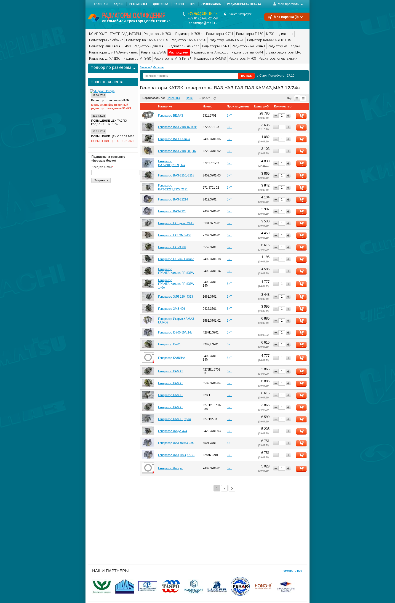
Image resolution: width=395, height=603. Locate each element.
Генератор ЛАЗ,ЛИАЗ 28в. (176, 443)
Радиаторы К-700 (242, 58)
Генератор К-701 (169, 344)
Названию (173, 98)
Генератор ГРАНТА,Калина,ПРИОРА (176, 271)
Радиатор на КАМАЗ (210, 58)
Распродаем (178, 52)
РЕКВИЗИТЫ (138, 4)
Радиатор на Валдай (284, 46)
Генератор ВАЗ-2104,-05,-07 (177, 151)
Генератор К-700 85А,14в (175, 332)
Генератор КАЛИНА (171, 358)
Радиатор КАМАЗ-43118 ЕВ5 (269, 40)
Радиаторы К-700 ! (158, 34)
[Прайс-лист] (303, 98)
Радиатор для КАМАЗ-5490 (110, 46)
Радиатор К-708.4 (189, 34)
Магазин (158, 67)
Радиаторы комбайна (106, 40)
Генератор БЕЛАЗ (170, 115)
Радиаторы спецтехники (278, 58)
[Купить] (301, 116)
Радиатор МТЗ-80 (137, 58)
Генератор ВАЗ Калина (174, 139)
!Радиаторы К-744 (219, 34)
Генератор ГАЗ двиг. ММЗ (176, 223)
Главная (145, 67)
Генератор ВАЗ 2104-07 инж (177, 127)
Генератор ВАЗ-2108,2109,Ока (171, 163)
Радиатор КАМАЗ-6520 (188, 40)
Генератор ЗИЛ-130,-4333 (175, 296)
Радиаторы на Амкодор (210, 52)
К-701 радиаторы (279, 34)
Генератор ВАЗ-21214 (173, 199)
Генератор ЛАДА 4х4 (172, 431)
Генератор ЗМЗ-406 (171, 308)
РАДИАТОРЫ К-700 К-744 (244, 4)
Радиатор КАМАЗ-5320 (226, 40)
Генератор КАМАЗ (170, 371)
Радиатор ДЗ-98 (153, 52)
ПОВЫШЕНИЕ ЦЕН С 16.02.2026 (112, 136)
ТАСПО (179, 4)
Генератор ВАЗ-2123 (172, 211)
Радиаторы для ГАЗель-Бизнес (113, 52)
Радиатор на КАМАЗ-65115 (147, 40)
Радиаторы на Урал (183, 46)
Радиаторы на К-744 (247, 52)
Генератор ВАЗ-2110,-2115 (176, 175)
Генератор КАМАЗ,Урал (174, 419)
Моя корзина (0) (286, 17)
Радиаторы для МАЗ (149, 46)
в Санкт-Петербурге (270, 75)
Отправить (101, 180)
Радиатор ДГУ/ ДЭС (104, 58)
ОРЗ (192, 4)
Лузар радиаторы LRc (283, 52)
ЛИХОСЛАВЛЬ (211, 4)
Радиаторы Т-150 (249, 34)
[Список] (297, 98)
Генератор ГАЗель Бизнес (176, 259)
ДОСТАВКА (160, 4)
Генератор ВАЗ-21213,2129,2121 (173, 187)
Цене (189, 98)
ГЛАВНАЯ (101, 4)
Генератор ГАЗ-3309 (172, 247)
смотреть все (292, 570)
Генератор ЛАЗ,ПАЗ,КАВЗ (176, 455)
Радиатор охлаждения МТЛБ (110, 100)
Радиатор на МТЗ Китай (172, 58)
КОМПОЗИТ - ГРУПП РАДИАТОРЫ (115, 34)
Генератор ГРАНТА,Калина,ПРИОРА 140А (176, 283)
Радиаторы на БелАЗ (248, 46)
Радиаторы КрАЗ (215, 46)
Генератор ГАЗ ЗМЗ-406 (174, 235)
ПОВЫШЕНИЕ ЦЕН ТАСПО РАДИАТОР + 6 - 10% (109, 122)
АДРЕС (118, 4)
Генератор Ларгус (170, 468)
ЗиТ (229, 115)
